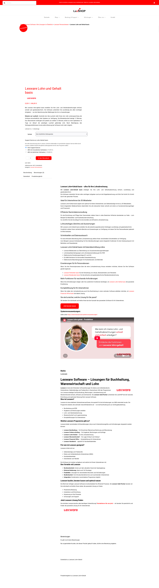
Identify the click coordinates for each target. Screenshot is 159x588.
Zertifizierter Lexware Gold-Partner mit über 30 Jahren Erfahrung (79, 2)
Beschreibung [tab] (27, 172)
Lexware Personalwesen (61, 24)
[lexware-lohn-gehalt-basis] (48, 54)
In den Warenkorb (43, 158)
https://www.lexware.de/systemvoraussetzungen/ (82, 314)
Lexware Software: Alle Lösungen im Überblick (39, 24)
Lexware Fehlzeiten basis (71, 273)
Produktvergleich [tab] (37, 176)
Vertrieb (30, 134)
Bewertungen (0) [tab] (39, 172)
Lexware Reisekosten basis (72, 275)
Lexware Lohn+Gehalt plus (117, 282)
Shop (21, 24)
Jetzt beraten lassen (69, 306)
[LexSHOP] (79, 8)
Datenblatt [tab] (26, 176)
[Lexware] (31, 98)
